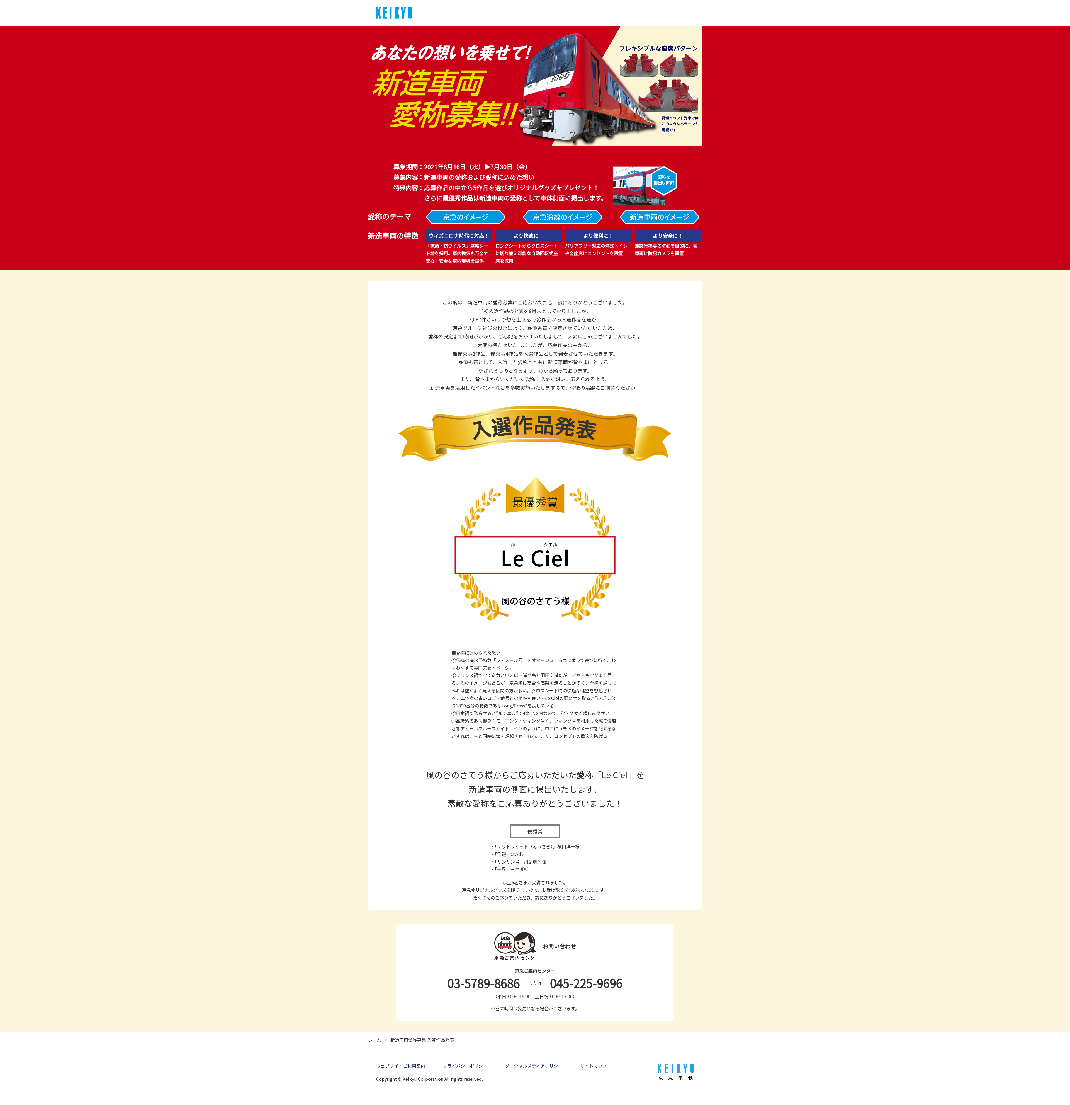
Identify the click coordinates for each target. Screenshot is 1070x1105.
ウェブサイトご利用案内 (400, 1065)
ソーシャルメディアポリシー (534, 1065)
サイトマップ (593, 1065)
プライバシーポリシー (465, 1065)
